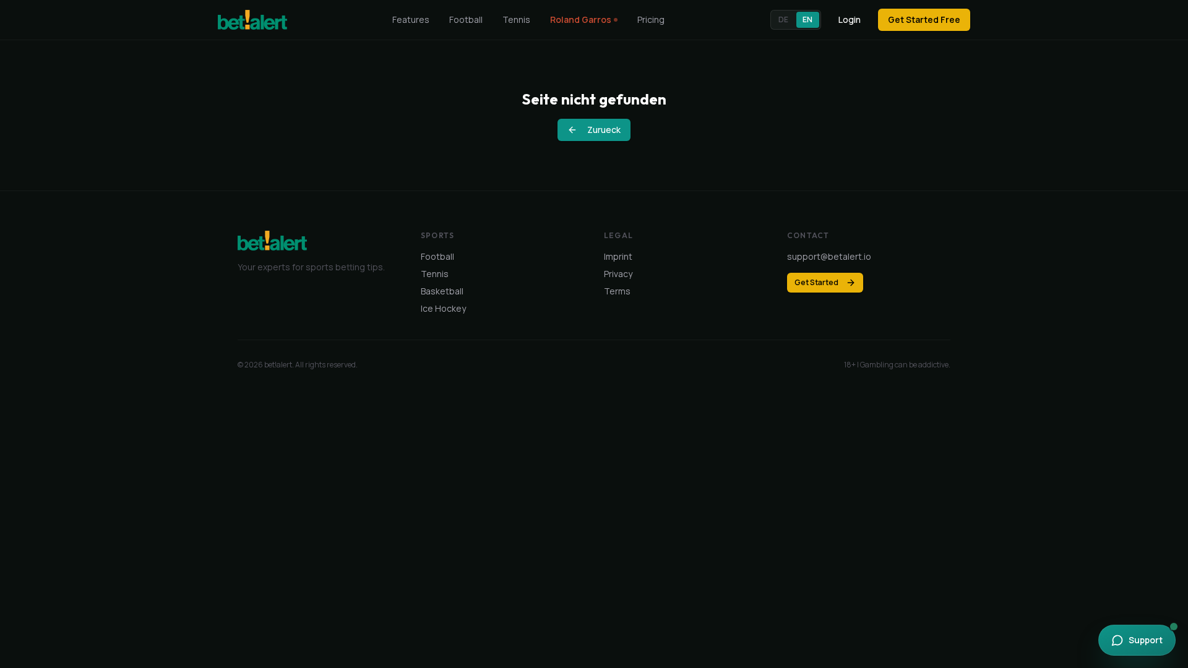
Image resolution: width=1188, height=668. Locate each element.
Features (410, 19)
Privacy (618, 274)
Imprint (618, 256)
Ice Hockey (443, 308)
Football (466, 19)
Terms (617, 291)
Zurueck (604, 129)
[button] (795, 20)
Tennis (516, 19)
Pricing (651, 19)
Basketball (442, 291)
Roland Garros (580, 19)
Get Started (816, 282)
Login (849, 19)
